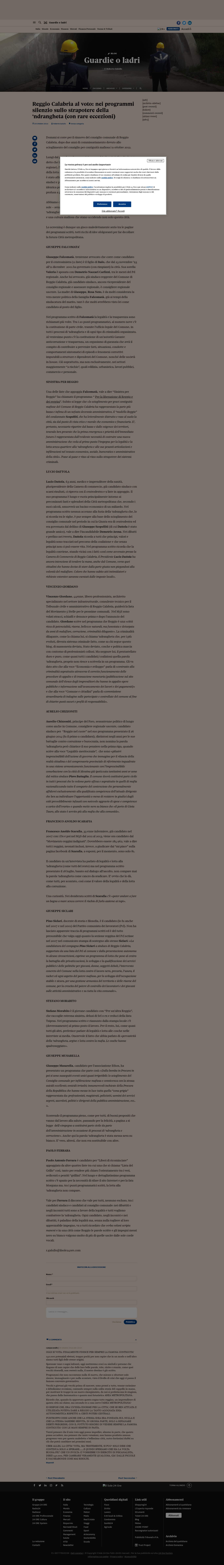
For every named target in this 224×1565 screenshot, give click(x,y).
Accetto (122, 204)
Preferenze (102, 204)
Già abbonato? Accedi (113, 211)
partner (149, 187)
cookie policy (107, 178)
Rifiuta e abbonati (156, 161)
